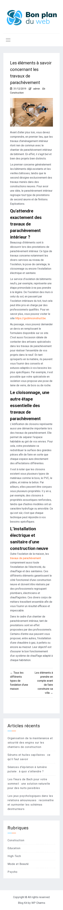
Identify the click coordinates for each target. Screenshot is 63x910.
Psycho (12, 871)
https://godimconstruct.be (30, 318)
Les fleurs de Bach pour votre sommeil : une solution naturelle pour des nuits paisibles (29, 784)
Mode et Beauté (18, 864)
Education (14, 848)
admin (36, 88)
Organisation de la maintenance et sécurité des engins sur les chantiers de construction (30, 743)
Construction (17, 92)
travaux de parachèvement (25, 558)
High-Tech (14, 856)
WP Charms (38, 902)
